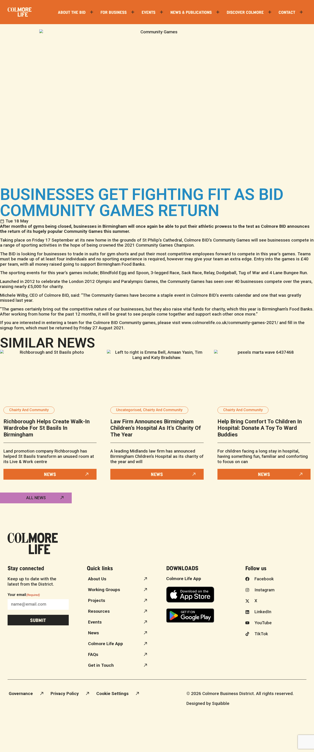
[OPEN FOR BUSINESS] (132, 12)
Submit (38, 620)
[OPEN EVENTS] (161, 12)
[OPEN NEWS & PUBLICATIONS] (217, 12)
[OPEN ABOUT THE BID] (91, 12)
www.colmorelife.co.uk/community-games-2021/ (230, 322)
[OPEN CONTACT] (301, 12)
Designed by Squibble (207, 703)
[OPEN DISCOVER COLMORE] (269, 12)
